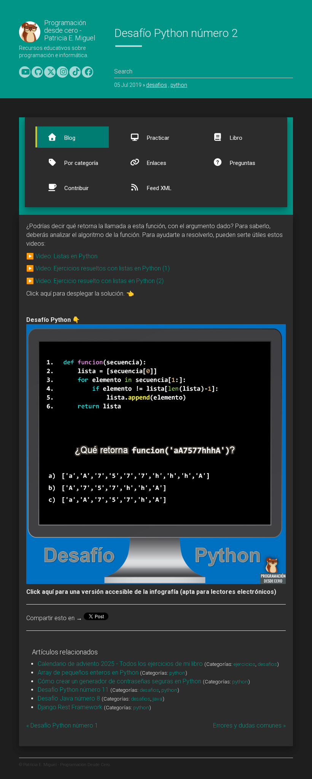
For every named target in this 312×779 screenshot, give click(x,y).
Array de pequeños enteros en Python (88, 672)
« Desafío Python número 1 (62, 725)
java (157, 699)
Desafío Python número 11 (73, 689)
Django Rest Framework (70, 707)
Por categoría (80, 163)
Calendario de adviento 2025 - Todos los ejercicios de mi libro (120, 663)
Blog (69, 137)
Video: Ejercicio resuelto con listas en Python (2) (99, 281)
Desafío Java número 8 (69, 698)
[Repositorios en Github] (37, 72)
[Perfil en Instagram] (62, 72)
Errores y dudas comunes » (249, 725)
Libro (235, 137)
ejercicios (244, 664)
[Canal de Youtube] (24, 72)
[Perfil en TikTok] (75, 72)
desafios (156, 85)
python (178, 85)
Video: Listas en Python (66, 256)
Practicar (157, 137)
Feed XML (158, 188)
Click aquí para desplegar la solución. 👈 (80, 293)
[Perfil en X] (50, 72)
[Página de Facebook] (87, 72)
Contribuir (76, 188)
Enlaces (155, 163)
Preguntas (241, 163)
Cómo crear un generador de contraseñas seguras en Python (119, 681)
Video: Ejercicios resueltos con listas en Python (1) (102, 268)
